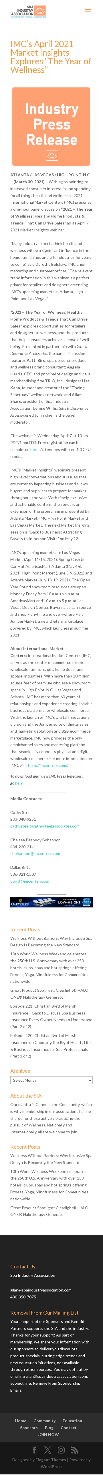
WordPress (51, 1466)
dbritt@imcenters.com (30, 881)
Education (72, 1420)
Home (20, 1420)
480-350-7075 (23, 1296)
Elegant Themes (50, 1459)
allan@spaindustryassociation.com (41, 1289)
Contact (69, 1427)
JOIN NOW (48, 1434)
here (34, 449)
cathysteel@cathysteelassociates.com (45, 825)
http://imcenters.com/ (47, 765)
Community (44, 1420)
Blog (49, 1427)
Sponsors (29, 1427)
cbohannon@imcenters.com (35, 853)
